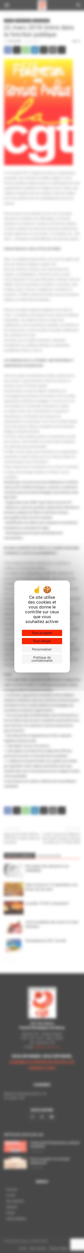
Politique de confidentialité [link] (42, 658)
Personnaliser (42, 649)
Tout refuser (42, 641)
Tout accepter (42, 633)
